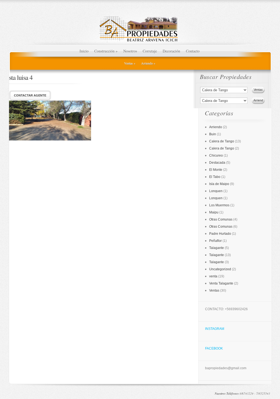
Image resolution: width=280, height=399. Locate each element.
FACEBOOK (214, 348)
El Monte (215, 170)
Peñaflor (215, 241)
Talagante (216, 248)
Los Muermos (219, 205)
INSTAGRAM (214, 329)
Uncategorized (220, 269)
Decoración (171, 51)
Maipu (213, 212)
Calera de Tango (221, 141)
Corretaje (150, 51)
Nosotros (130, 51)
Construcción (106, 51)
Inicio (84, 51)
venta (213, 276)
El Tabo (214, 177)
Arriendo (148, 63)
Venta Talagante (221, 283)
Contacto (193, 51)
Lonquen (216, 191)
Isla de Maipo (219, 184)
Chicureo (216, 155)
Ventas (129, 63)
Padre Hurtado (220, 234)
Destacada (217, 163)
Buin (212, 134)
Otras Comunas (220, 219)
